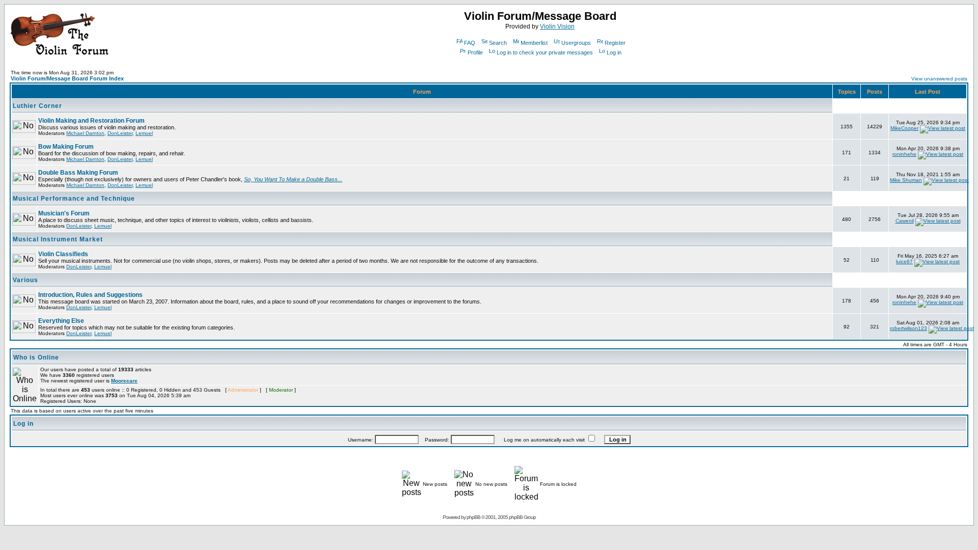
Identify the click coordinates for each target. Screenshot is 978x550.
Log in (614, 52)
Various (25, 280)
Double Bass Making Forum (78, 172)
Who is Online (36, 357)
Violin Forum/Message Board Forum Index (67, 78)
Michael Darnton (85, 133)
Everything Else (61, 320)
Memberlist (534, 43)
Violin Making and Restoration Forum (91, 120)
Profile (475, 52)
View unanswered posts (939, 78)
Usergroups (576, 43)
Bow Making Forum (66, 146)
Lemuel (144, 133)
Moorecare (124, 380)
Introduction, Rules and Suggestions (90, 294)
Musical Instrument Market (58, 239)
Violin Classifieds (63, 254)
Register (615, 43)
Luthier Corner (37, 105)
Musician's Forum (64, 213)
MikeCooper (904, 128)
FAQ (469, 43)
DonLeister (119, 133)
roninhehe (904, 154)
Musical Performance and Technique (74, 198)
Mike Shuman (906, 180)
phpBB (473, 517)
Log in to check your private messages (545, 52)
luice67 (904, 261)
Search (498, 43)
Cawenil (904, 221)
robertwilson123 (908, 328)
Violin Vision (557, 26)
